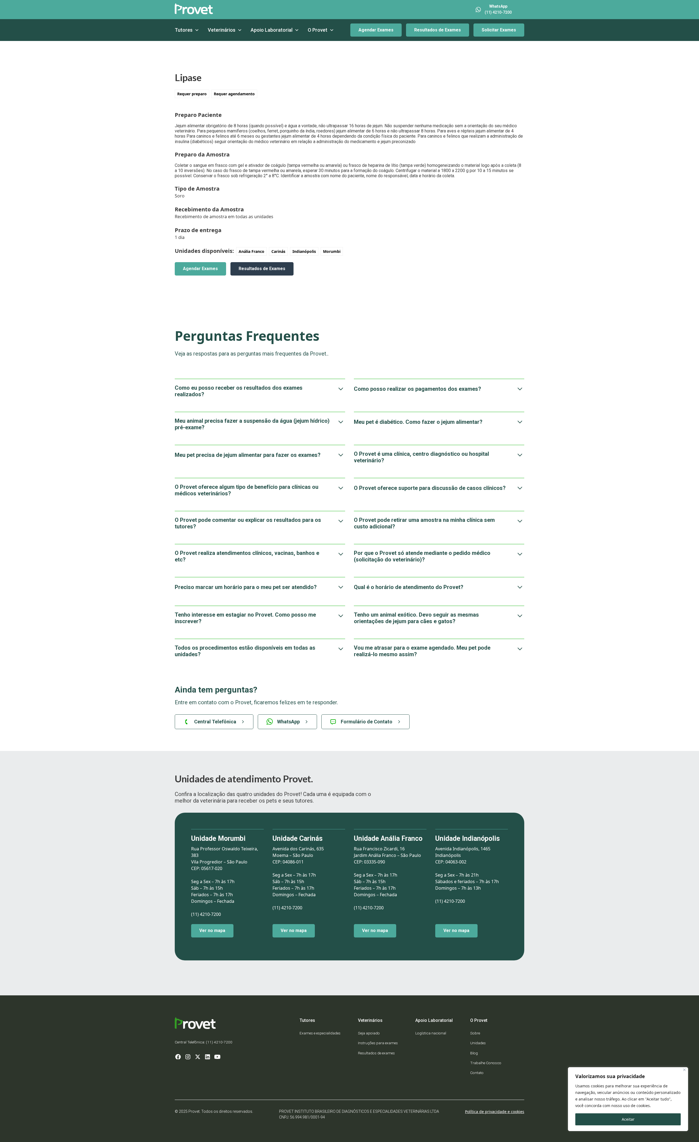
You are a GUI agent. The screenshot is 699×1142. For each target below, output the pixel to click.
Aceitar (628, 1119)
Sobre (475, 1033)
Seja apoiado (369, 1033)
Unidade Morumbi (218, 838)
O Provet (317, 30)
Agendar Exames (376, 29)
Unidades (478, 1043)
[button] (187, 30)
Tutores (183, 30)
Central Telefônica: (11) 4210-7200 (203, 1042)
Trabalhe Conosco (485, 1063)
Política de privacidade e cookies (494, 1111)
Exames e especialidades (320, 1033)
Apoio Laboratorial (271, 30)
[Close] (684, 1070)
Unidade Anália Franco (388, 838)
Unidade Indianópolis (467, 838)
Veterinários (221, 30)
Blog (474, 1053)
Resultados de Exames (437, 29)
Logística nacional (430, 1033)
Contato (477, 1072)
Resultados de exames (376, 1053)
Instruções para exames (378, 1043)
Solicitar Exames (499, 29)
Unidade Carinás (297, 838)
